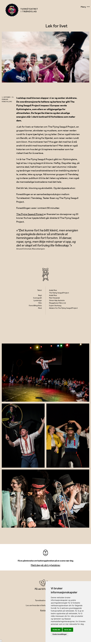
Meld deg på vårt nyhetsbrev (45, 565)
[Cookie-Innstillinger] (1, 641)
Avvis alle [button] (67, 630)
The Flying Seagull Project (30, 214)
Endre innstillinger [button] (60, 634)
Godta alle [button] (56, 630)
